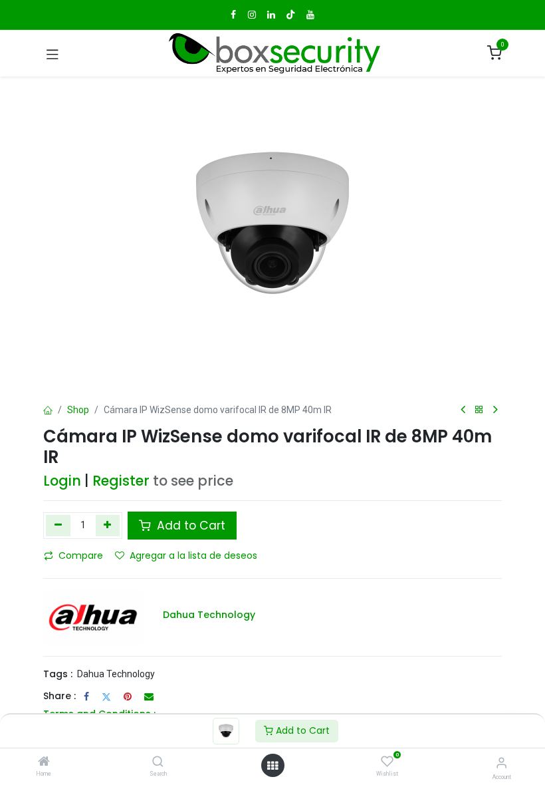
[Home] (44, 762)
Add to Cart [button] (189, 526)
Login (62, 480)
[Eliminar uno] (58, 525)
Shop (78, 409)
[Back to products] (479, 410)
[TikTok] (290, 14)
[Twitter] (106, 696)
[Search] (158, 762)
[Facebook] (86, 696)
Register (121, 480)
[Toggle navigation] (52, 53)
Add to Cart (301, 730)
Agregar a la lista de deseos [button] (193, 555)
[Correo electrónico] (149, 696)
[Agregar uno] (108, 525)
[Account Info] (501, 762)
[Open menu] (272, 766)
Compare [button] (80, 555)
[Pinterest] (128, 696)
